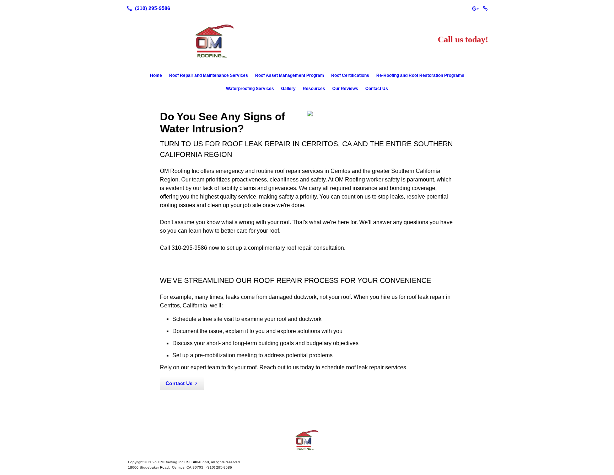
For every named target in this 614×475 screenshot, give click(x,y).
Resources (314, 88)
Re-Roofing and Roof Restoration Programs (420, 75)
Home (156, 75)
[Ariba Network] (485, 8)
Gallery (288, 88)
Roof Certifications (350, 75)
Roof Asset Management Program (289, 75)
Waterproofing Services (250, 88)
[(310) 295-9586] (147, 8)
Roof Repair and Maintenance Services (208, 75)
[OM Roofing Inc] (307, 440)
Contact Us (376, 88)
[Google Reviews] (475, 8)
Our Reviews (345, 88)
